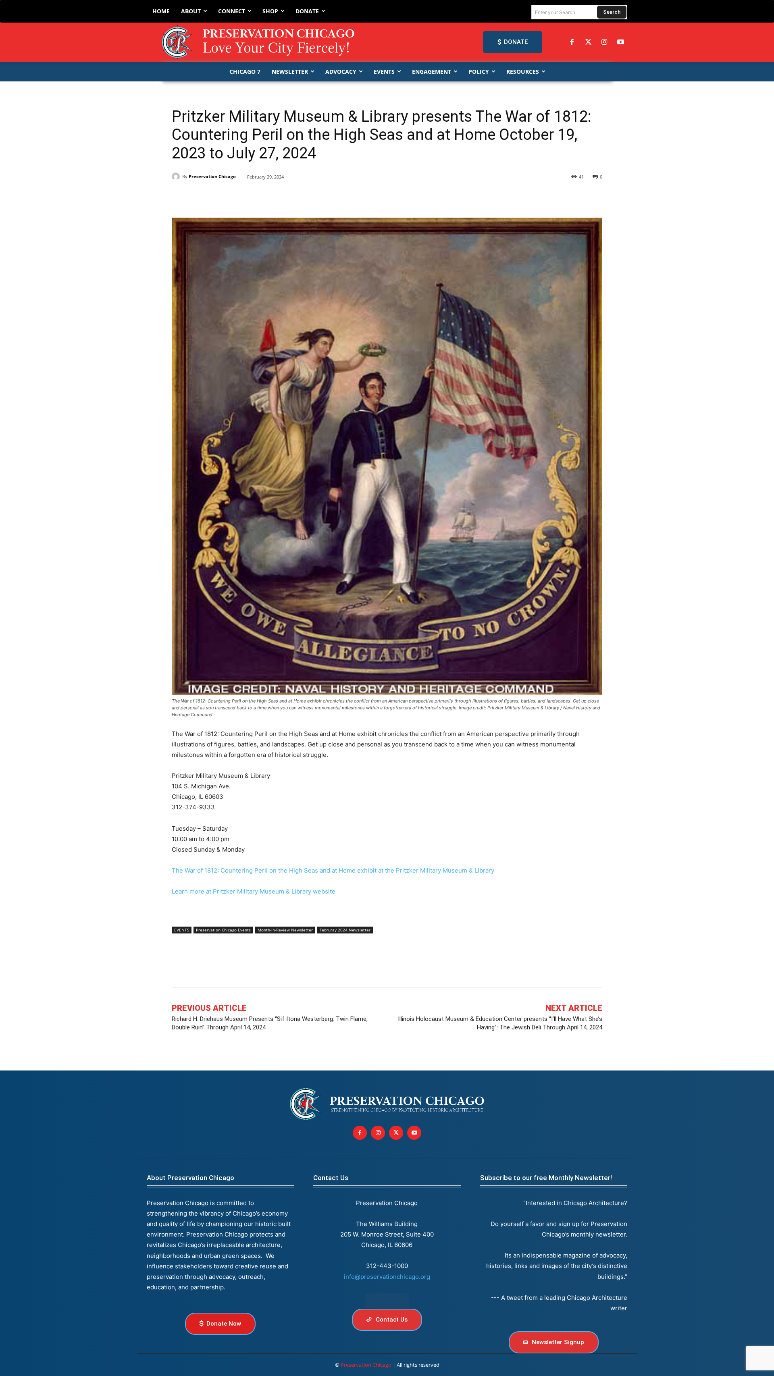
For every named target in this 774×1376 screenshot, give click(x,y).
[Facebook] (572, 42)
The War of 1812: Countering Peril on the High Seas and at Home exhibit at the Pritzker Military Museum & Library (333, 870)
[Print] (291, 197)
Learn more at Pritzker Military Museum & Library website (253, 891)
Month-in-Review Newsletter (285, 930)
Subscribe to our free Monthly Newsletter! (546, 1178)
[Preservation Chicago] (259, 42)
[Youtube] (414, 1133)
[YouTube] (620, 42)
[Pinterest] (235, 197)
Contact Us (330, 1178)
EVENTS (181, 930)
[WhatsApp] (254, 197)
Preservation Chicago (212, 176)
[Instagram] (604, 42)
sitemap (387, 1300)
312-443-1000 (387, 1266)
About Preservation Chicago (190, 1178)
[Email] (272, 197)
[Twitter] (588, 42)
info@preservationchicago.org (387, 1276)
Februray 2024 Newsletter (345, 930)
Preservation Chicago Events (223, 930)
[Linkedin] (217, 197)
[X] (198, 197)
